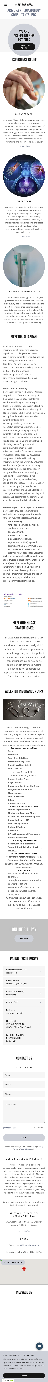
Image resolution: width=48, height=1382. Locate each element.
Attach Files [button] (10, 1127)
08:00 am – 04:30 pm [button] (28, 1245)
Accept (24, 1376)
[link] (24, 12)
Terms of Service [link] (25, 1149)
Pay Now (24, 938)
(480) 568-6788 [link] (24, 4)
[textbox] (24, 1075)
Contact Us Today (24, 46)
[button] (6, 4)
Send (24, 1138)
